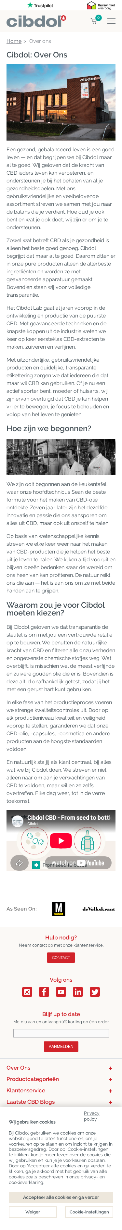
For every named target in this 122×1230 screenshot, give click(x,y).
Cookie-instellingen (89, 1212)
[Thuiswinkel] (101, 5)
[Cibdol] (36, 19)
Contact (61, 957)
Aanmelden (61, 1046)
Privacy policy (92, 1115)
